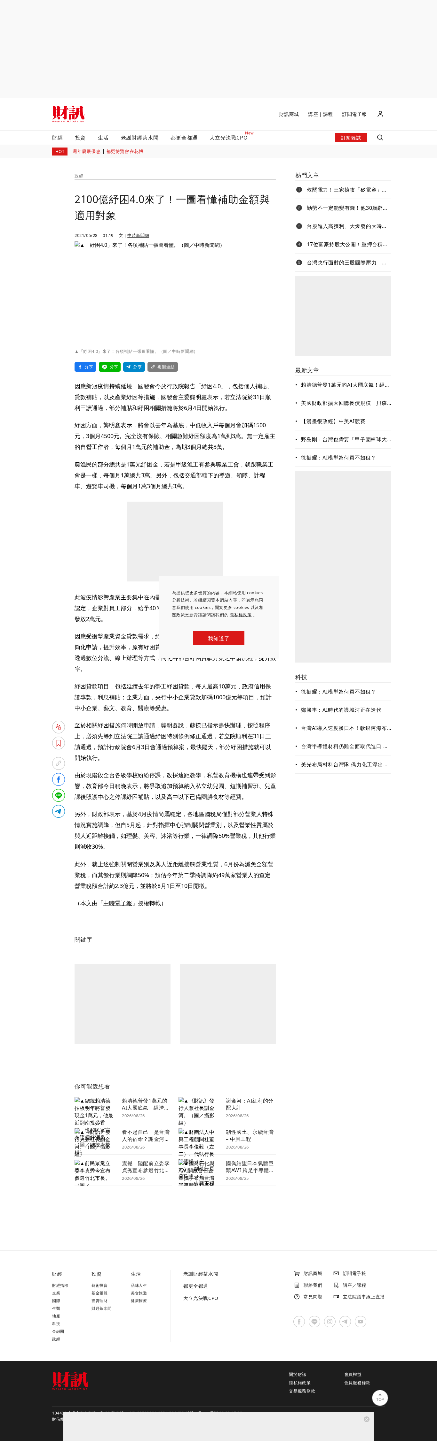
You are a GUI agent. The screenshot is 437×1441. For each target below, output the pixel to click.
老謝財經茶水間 (140, 137)
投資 (80, 137)
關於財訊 (297, 1374)
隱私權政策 (241, 615)
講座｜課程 (320, 114)
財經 (57, 137)
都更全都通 (184, 137)
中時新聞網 (138, 235)
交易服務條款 (302, 1391)
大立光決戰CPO (201, 1298)
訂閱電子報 (354, 114)
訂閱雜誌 (351, 137)
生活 (103, 137)
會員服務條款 (357, 1382)
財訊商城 (289, 114)
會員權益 (353, 1374)
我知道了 (218, 638)
